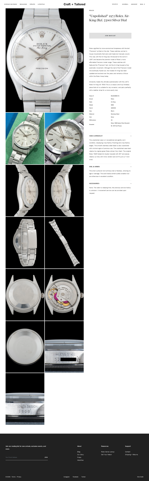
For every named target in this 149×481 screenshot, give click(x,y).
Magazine (23, 4)
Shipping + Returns (131, 454)
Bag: (142, 4)
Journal (125, 4)
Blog (78, 452)
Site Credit (140, 477)
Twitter (83, 477)
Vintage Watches (10, 4)
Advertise (80, 460)
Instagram (67, 477)
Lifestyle (41, 4)
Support (128, 446)
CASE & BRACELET (96, 136)
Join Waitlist (110, 35)
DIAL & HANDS (94, 167)
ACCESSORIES (94, 183)
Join (46, 457)
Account (134, 4)
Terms (14, 477)
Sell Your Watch (106, 454)
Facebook (76, 477)
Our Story (80, 454)
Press (79, 457)
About (79, 446)
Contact (127, 452)
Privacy (19, 477)
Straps (32, 4)
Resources (104, 446)
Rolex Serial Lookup (107, 452)
